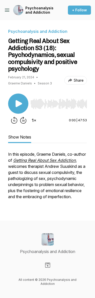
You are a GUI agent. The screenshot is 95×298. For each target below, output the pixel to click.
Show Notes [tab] (19, 137)
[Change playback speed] (34, 120)
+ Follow (79, 10)
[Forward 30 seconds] (23, 120)
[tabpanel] (47, 178)
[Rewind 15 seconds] (14, 120)
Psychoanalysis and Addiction (39, 10)
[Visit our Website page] (47, 265)
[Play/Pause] (18, 104)
